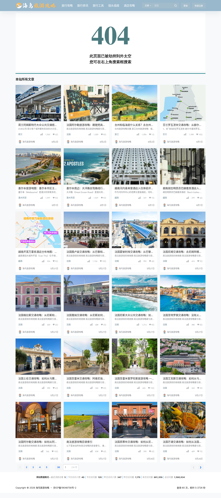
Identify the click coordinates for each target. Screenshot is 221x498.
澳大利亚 (22, 197)
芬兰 (165, 134)
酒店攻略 (129, 5)
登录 (186, 5)
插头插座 (113, 5)
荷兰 (20, 134)
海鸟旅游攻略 (42, 487)
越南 (117, 197)
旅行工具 (98, 5)
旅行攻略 (67, 5)
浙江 (117, 134)
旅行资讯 (82, 5)
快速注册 (199, 5)
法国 (68, 134)
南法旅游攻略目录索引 (79, 441)
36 (58, 467)
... (52, 467)
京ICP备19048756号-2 (64, 487)
